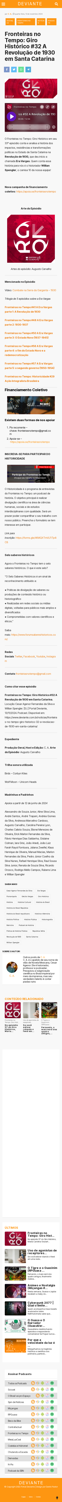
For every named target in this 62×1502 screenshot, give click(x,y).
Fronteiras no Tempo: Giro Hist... (41, 1234)
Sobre (31, 1497)
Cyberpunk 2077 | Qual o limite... (40, 1304)
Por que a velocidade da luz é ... (41, 1342)
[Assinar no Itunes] (47, 1384)
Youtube (40, 656)
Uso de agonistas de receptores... (42, 1252)
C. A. (10, 14)
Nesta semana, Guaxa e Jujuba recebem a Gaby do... (42, 1292)
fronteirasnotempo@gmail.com (33, 673)
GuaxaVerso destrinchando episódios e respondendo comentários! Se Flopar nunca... (42, 1331)
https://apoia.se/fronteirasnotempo (36, 191)
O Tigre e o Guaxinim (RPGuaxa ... (42, 1269)
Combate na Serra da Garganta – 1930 (34, 290)
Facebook (29, 656)
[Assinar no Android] (42, 1384)
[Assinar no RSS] (32, 1384)
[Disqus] (31, 1092)
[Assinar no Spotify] (51, 1384)
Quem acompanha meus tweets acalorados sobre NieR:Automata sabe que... (42, 1311)
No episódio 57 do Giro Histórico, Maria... (11, 1028)
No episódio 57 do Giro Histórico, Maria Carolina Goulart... (42, 1240)
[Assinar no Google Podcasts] (37, 1384)
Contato (38, 1497)
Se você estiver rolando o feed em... (28, 1028)
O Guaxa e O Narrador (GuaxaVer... (36, 1322)
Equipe (23, 1497)
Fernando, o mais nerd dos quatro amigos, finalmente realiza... (40, 1276)
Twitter (18, 656)
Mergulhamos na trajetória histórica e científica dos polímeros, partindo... (40, 1351)
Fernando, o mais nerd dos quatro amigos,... (49, 1030)
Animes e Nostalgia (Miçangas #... (41, 1287)
